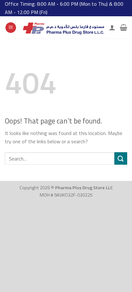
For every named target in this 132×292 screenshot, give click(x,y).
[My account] (112, 27)
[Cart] (123, 27)
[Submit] (120, 158)
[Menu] (10, 27)
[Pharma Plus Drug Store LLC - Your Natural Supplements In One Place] (62, 27)
